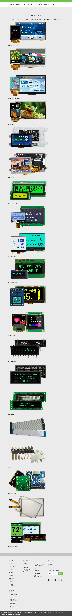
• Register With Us (51, 560)
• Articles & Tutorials (26, 569)
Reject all (8, 614)
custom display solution (47, 19)
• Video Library (25, 570)
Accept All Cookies (15, 614)
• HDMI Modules (12, 569)
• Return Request (50, 565)
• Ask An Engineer (26, 571)
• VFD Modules (12, 588)
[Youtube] (52, 580)
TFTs (24, 4)
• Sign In (49, 562)
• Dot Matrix (12, 587)
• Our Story (35, 561)
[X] (58, 580)
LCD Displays (11, 572)
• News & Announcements (38, 568)
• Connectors (12, 593)
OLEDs (32, 4)
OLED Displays (11, 578)
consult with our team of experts (33, 19)
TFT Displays (11, 562)
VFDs (35, 4)
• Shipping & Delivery (37, 566)
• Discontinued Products (14, 604)
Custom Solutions (46, 4)
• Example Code (25, 562)
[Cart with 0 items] (59, 4)
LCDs (28, 4)
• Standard (11, 563)
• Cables (11, 591)
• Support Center (25, 560)
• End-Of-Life (12, 606)
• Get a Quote (50, 563)
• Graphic (11, 575)
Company (52, 4)
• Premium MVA (12, 564)
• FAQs (35, 569)
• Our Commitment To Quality (39, 563)
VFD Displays (11, 584)
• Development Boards (13, 594)
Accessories (40, 4)
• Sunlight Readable (13, 566)
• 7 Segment (12, 585)
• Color (11, 582)
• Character (11, 573)
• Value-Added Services (14, 602)
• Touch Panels (12, 597)
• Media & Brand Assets (38, 576)
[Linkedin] (55, 580)
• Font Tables (25, 564)
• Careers (35, 575)
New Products (11, 560)
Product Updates (12, 603)
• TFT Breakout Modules (14, 596)
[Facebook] (49, 580)
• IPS (10, 567)
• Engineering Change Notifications (15, 607)
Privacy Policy (63, 612)
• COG (11, 576)
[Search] (61, 4)
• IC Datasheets (25, 563)
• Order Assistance (51, 564)
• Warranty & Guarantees (38, 565)
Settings (3, 614)
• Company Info (36, 570)
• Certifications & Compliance (39, 564)
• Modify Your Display (13, 600)
